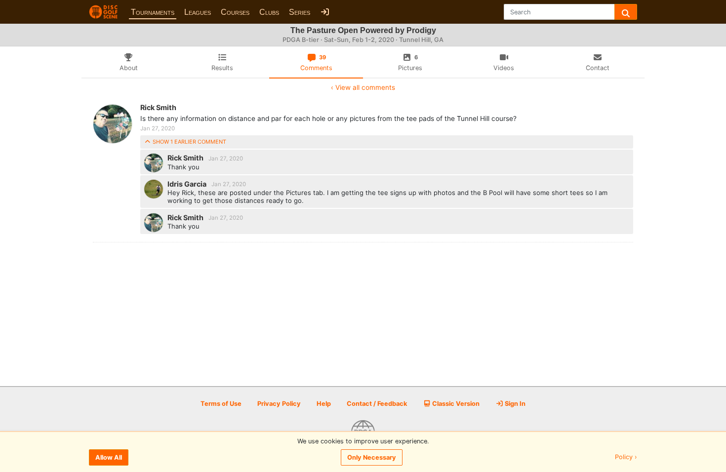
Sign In (514, 403)
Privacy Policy (279, 403)
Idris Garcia (187, 183)
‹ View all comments (363, 87)
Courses (235, 12)
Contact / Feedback (377, 403)
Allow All (108, 457)
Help (324, 403)
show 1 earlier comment (188, 141)
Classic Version (455, 403)
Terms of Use (221, 403)
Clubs (269, 12)
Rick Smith (158, 107)
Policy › (626, 457)
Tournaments (152, 12)
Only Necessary (371, 457)
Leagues (197, 12)
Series (299, 12)
